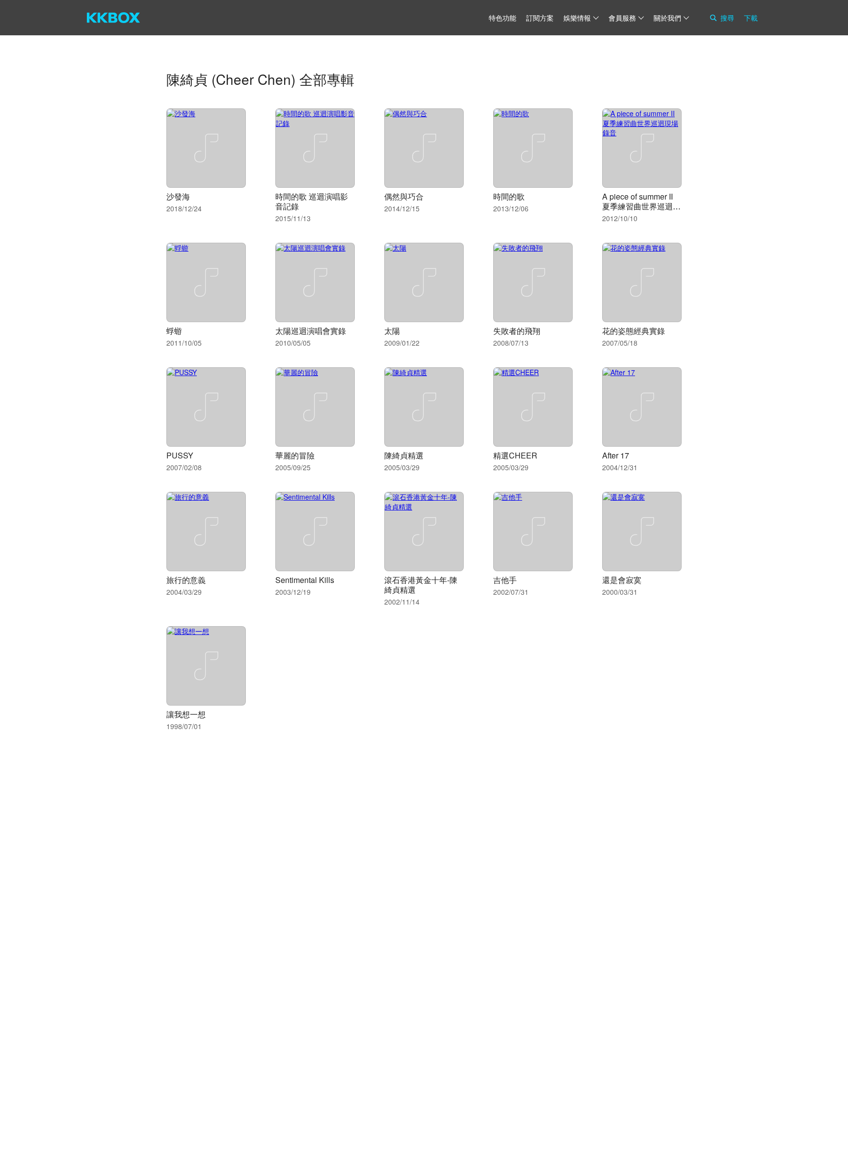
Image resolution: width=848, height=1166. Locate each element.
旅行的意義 (186, 579)
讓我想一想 (186, 714)
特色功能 (502, 18)
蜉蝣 (174, 330)
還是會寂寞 (621, 579)
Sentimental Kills (304, 579)
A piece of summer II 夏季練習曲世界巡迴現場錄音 (641, 206)
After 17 (615, 455)
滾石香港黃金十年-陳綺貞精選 (420, 584)
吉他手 (505, 579)
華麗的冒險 (295, 455)
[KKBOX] (113, 17)
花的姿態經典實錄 (633, 330)
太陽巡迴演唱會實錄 (310, 330)
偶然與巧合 (404, 196)
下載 (751, 18)
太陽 (392, 330)
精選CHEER (515, 455)
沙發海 (178, 196)
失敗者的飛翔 (516, 330)
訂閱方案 (540, 18)
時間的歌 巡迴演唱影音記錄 (311, 201)
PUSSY (179, 455)
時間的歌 (509, 196)
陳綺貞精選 (404, 455)
